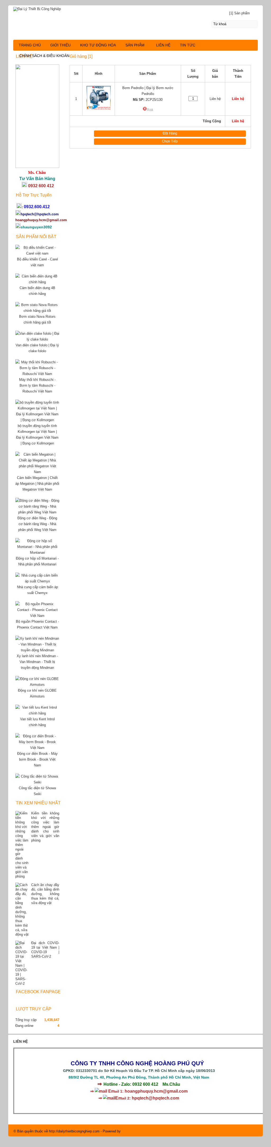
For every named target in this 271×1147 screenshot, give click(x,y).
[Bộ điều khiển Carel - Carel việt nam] (37, 253)
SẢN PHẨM (134, 45)
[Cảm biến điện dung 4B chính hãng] (37, 282)
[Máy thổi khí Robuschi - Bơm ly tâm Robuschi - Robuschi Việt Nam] (37, 374)
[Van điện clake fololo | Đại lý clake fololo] (37, 339)
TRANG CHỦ (30, 45)
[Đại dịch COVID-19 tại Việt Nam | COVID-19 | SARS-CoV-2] (22, 963)
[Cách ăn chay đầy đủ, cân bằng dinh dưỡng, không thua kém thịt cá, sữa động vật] (22, 910)
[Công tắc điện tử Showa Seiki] (37, 782)
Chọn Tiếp (170, 141)
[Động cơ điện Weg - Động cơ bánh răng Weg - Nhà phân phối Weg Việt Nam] (37, 512)
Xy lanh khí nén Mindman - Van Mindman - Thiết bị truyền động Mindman (37, 662)
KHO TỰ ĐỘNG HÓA (98, 45)
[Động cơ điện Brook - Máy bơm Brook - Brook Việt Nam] (37, 748)
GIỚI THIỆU (60, 45)
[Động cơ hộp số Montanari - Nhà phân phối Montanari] (37, 553)
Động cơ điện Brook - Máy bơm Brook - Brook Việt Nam (37, 759)
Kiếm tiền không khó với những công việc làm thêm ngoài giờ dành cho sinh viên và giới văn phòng (45, 826)
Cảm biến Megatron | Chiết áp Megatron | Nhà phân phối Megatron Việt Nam (37, 483)
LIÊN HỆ (163, 45)
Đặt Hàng (170, 133)
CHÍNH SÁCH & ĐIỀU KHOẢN (44, 56)
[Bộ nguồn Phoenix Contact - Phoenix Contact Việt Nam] (37, 616)
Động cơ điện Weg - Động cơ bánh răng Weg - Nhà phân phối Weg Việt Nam (37, 524)
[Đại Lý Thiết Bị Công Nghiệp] (135, 8)
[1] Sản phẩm (239, 13)
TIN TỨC (187, 45)
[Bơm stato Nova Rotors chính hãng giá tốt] (37, 311)
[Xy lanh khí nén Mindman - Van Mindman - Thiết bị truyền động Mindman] (37, 650)
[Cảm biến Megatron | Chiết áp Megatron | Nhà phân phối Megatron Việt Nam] (37, 472)
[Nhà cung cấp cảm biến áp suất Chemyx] (37, 581)
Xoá (150, 110)
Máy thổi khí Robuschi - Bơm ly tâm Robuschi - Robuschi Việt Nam (37, 385)
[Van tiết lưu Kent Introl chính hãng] (37, 713)
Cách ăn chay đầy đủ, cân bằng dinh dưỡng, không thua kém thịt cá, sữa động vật (45, 894)
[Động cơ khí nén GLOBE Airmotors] (37, 685)
